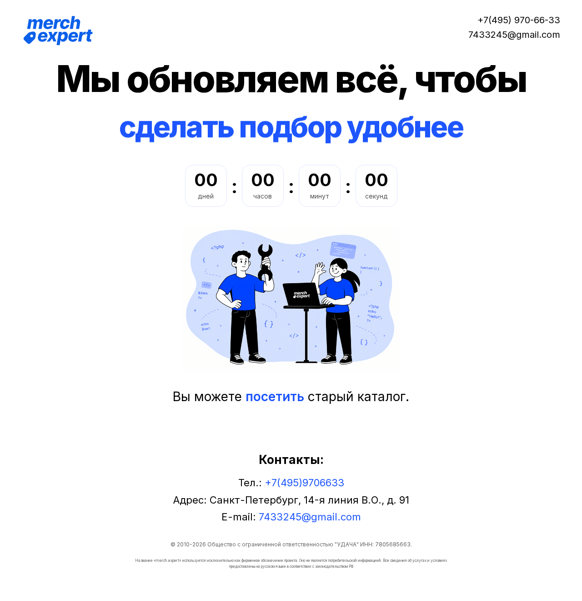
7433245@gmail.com (514, 34)
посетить (275, 396)
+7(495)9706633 (304, 483)
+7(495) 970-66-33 (518, 20)
